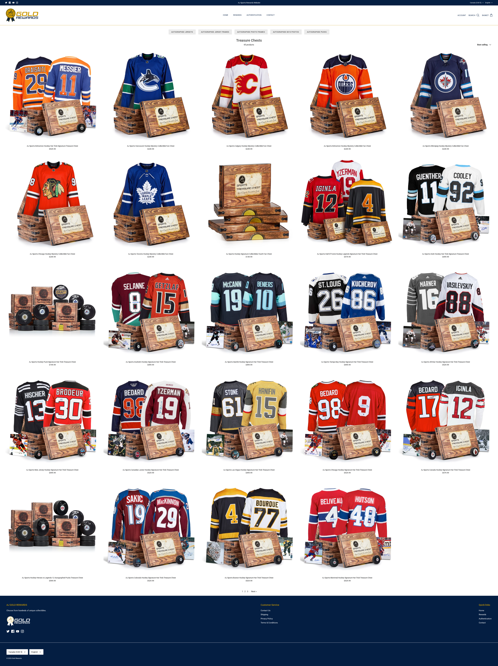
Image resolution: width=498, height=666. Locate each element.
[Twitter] (6, 3)
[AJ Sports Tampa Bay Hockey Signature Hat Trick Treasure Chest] (347, 312)
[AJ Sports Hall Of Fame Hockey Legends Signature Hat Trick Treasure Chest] (347, 204)
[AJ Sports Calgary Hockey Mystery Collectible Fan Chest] (249, 96)
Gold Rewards (17, 658)
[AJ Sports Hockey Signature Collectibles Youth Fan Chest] (249, 204)
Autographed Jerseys (182, 32)
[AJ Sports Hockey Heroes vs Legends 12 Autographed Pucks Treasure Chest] (52, 528)
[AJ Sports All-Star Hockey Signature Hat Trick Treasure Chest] (445, 312)
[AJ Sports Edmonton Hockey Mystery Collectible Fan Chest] (347, 96)
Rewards (237, 15)
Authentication (254, 15)
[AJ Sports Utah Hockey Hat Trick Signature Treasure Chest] (445, 204)
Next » (254, 591)
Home (225, 15)
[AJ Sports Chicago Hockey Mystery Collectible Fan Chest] (52, 204)
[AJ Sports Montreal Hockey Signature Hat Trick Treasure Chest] (347, 528)
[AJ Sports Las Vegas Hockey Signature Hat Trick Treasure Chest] (249, 420)
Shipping (264, 614)
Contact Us (265, 610)
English (487, 3)
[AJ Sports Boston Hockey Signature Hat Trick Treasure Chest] (249, 528)
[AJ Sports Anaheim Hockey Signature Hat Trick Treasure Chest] (150, 312)
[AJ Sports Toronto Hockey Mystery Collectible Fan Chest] (150, 204)
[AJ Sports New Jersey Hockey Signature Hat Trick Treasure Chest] (52, 420)
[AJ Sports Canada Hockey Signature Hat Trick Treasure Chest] (445, 420)
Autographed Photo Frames (251, 32)
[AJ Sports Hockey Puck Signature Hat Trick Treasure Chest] (52, 312)
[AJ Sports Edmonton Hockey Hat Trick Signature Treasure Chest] (52, 96)
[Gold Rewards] (22, 15)
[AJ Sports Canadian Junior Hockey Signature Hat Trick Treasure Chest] (150, 420)
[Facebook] (10, 3)
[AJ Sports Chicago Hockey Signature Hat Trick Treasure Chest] (347, 420)
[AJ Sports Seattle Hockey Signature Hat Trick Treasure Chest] (249, 312)
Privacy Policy (267, 619)
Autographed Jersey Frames (215, 32)
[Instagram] (17, 3)
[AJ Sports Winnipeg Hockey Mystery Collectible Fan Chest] (445, 96)
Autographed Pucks (317, 32)
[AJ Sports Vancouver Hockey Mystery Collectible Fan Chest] (150, 96)
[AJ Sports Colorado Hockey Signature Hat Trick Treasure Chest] (150, 528)
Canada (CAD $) (475, 3)
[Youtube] (13, 3)
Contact (271, 15)
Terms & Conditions (269, 623)
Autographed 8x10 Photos (286, 32)
